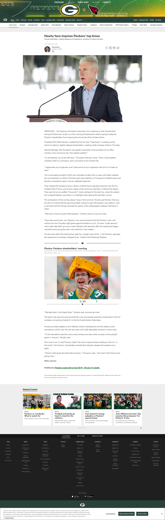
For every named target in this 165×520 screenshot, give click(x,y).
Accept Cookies (142, 513)
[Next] (96, 301)
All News (25, 465)
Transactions (8, 451)
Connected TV (45, 448)
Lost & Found (79, 485)
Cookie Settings (110, 513)
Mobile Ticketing (156, 457)
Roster (8, 445)
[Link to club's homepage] (5, 19)
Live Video (45, 451)
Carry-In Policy (135, 451)
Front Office (8, 460)
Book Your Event (80, 466)
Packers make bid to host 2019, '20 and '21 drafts (77, 367)
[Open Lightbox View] (82, 282)
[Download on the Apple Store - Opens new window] (75, 496)
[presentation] (141, 428)
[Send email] (114, 49)
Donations (115, 456)
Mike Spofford (56, 47)
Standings (8, 454)
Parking (80, 456)
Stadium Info (80, 448)
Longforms (25, 452)
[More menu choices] (84, 20)
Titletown (80, 482)
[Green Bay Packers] (82, 505)
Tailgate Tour (115, 448)
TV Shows (45, 465)
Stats (8, 457)
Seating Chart (135, 454)
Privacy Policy (9, 518)
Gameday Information (135, 445)
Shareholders (115, 468)
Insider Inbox (25, 445)
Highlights (45, 445)
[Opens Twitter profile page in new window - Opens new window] (53, 51)
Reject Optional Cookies (126, 513)
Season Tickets (156, 449)
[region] (82, 514)
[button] (80, 428)
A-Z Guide (80, 445)
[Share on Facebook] (106, 49)
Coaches (8, 448)
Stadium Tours (80, 459)
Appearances (115, 445)
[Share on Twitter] (110, 49)
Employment (80, 470)
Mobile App (26, 468)
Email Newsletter (25, 471)
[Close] (162, 514)
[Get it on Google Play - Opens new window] (89, 497)
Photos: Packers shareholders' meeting (65, 248)
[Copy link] (118, 48)
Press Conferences (45, 459)
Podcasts (45, 462)
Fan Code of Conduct (135, 457)
